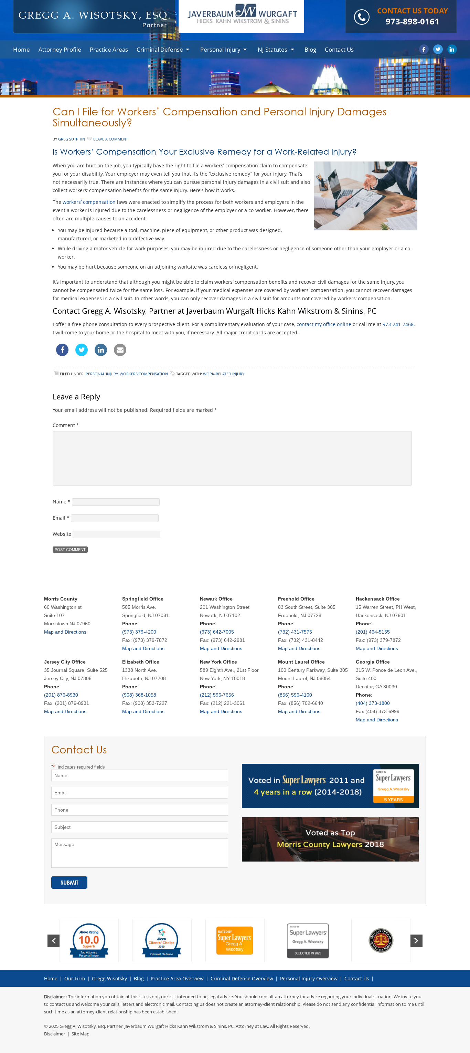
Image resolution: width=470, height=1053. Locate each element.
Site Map (80, 1034)
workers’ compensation (89, 202)
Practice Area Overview (177, 978)
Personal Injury (102, 373)
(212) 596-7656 (217, 695)
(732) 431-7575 (295, 632)
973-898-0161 (412, 21)
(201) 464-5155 (373, 632)
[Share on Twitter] (81, 354)
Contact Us (356, 978)
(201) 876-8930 (61, 695)
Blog (139, 978)
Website (62, 534)
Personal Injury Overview (309, 978)
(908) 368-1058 (139, 695)
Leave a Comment (110, 139)
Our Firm (74, 978)
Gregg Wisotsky (109, 978)
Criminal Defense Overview (242, 978)
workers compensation (144, 373)
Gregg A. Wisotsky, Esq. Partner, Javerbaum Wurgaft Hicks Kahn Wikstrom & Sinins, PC (147, 1026)
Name (62, 501)
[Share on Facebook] (62, 354)
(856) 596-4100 (295, 695)
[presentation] (53, 941)
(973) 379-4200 (139, 632)
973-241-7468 (398, 324)
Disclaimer (54, 1034)
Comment (66, 425)
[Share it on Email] (120, 354)
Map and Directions (65, 632)
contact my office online (324, 324)
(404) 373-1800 (373, 703)
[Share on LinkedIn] (101, 354)
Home (50, 978)
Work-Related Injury (223, 373)
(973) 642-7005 (217, 632)
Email (61, 517)
